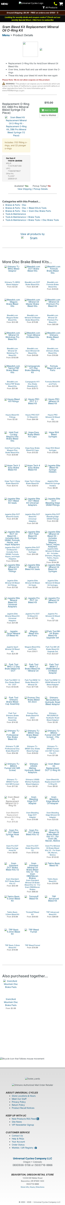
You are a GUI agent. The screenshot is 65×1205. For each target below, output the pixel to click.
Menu (6, 35)
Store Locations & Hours (24, 1096)
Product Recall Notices (23, 1108)
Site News (17, 1121)
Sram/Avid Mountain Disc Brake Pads (11, 1002)
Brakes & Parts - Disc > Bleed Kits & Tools (25, 208)
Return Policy (18, 1105)
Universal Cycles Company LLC (32, 1158)
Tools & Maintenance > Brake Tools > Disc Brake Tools (32, 220)
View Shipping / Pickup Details (33, 189)
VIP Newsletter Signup (23, 1124)
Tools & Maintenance (15, 214)
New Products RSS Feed (24, 1118)
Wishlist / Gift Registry (23, 1147)
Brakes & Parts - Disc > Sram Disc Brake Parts (28, 211)
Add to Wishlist (48, 115)
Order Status (18, 1144)
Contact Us (17, 1135)
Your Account (18, 1141)
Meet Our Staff (19, 1099)
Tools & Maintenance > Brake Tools (22, 217)
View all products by (32, 234)
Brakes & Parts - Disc (15, 205)
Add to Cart (50, 110)
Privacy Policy (19, 1102)
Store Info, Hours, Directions (32, 1187)
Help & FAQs (18, 1138)
